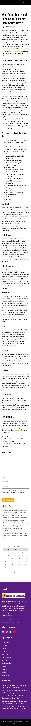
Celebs (6, 436)
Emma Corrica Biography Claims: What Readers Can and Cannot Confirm (14, 528)
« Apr (15, 572)
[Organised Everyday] (5, 2)
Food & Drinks (6, 663)
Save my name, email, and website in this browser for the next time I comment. (15, 492)
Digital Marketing (7, 651)
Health (4, 672)
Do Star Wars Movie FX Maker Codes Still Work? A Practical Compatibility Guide (15, 536)
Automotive (5, 642)
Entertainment (6, 657)
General (4, 669)
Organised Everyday (9, 601)
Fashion (4, 660)
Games (4, 666)
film (12, 361)
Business (4, 645)
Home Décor (6, 675)
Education (5, 654)
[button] (23, 2)
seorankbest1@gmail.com (10, 622)
